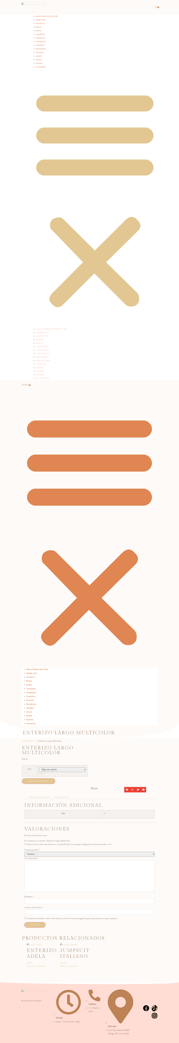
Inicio (24, 741)
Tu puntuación (32, 850)
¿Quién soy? (43, 333)
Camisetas (42, 347)
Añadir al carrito (38, 781)
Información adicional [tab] (39, 797)
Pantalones (43, 361)
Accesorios (41, 67)
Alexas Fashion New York (47, 16)
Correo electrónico (33, 907)
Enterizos (42, 357)
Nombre (29, 896)
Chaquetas (42, 350)
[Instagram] (154, 1016)
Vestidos (41, 364)
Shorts (40, 368)
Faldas (40, 371)
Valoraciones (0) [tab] (61, 797)
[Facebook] (146, 1008)
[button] (95, 198)
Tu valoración (31, 858)
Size (30, 769)
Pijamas (40, 375)
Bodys (39, 343)
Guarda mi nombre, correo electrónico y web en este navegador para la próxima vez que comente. (72, 918)
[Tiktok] (154, 1008)
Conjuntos (42, 354)
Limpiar (42, 773)
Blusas (39, 340)
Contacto (42, 336)
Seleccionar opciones (36, 966)
